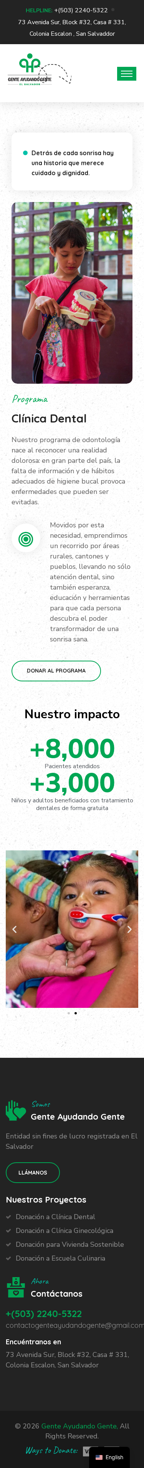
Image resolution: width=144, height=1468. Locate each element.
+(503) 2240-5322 (81, 10)
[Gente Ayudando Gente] (30, 71)
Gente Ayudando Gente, (79, 1426)
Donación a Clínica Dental (55, 1216)
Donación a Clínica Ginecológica (64, 1230)
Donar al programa (56, 670)
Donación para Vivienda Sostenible (70, 1244)
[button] (69, 1013)
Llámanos (32, 1172)
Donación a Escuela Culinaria (60, 1258)
